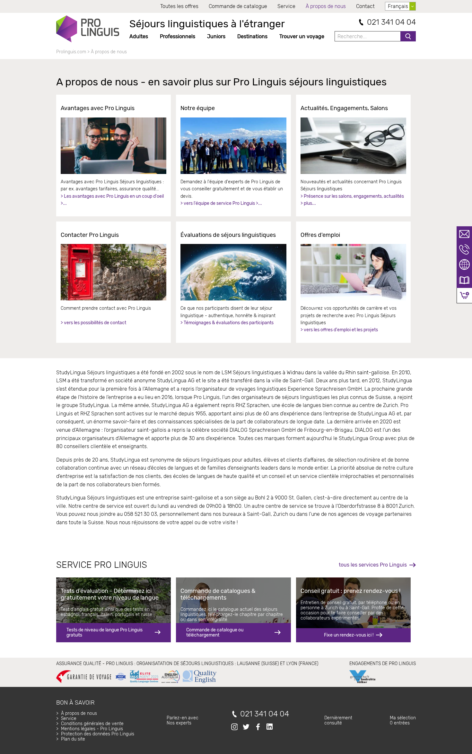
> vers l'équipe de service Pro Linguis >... (221, 203)
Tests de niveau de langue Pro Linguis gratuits (104, 632)
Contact (365, 6)
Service (286, 6)
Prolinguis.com (71, 52)
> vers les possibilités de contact (93, 322)
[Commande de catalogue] (464, 280)
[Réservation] (464, 295)
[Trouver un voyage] (464, 265)
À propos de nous (326, 6)
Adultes (138, 36)
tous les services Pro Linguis (373, 565)
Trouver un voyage (301, 36)
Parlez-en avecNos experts (182, 720)
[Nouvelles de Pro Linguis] (353, 145)
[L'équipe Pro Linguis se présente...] (233, 145)
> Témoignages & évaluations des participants (227, 322)
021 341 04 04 (391, 22)
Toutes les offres (179, 6)
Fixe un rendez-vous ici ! (348, 635)
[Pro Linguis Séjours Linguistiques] (87, 29)
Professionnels (177, 36)
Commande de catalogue (238, 6)
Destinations (252, 36)
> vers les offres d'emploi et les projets (339, 330)
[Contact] (464, 234)
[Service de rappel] (464, 249)
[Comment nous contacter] (113, 272)
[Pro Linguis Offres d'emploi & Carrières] (353, 272)
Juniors (216, 36)
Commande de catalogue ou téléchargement (214, 632)
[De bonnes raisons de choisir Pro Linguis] (113, 145)
